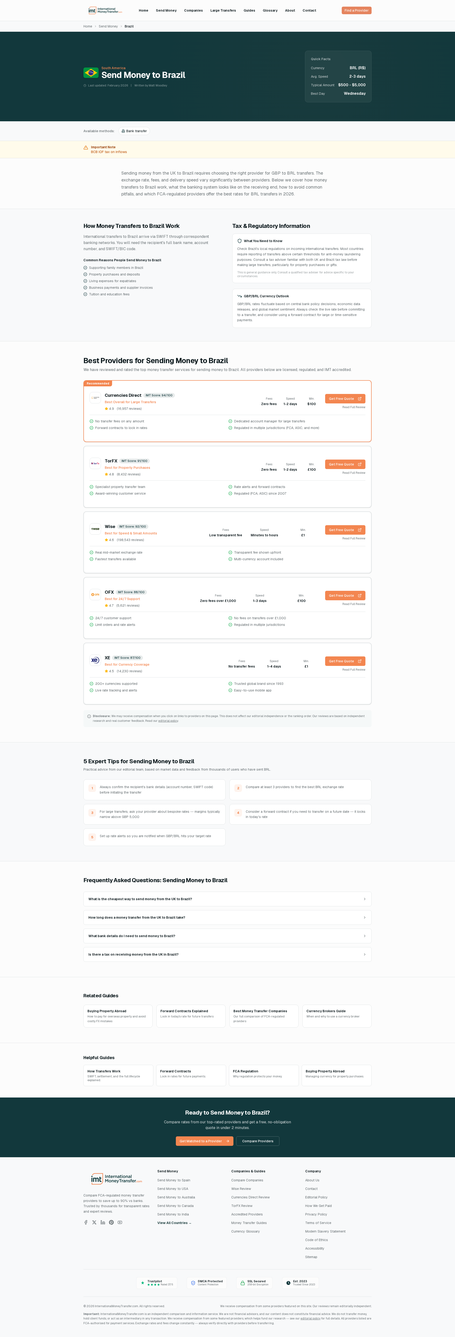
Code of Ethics (316, 1240)
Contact (309, 10)
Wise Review (241, 1189)
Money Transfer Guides (249, 1223)
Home (143, 10)
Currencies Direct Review (250, 1197)
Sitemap (311, 1257)
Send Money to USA (172, 1189)
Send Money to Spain (173, 1180)
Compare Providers (257, 1141)
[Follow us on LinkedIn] (102, 1222)
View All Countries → (174, 1223)
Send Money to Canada (175, 1206)
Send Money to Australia (176, 1197)
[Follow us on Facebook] (85, 1222)
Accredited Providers (247, 1214)
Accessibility (314, 1248)
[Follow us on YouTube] (120, 1222)
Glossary (270, 10)
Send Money (166, 10)
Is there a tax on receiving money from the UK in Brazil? (133, 954)
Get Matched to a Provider (201, 1141)
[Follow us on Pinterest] (111, 1222)
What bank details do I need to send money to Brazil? (131, 936)
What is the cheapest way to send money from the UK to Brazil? (140, 899)
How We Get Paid (318, 1206)
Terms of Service (318, 1223)
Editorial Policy (316, 1197)
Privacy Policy (316, 1214)
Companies (193, 10)
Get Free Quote (341, 399)
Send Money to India (173, 1214)
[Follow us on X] (94, 1222)
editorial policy (168, 721)
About (290, 10)
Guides (249, 10)
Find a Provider (357, 10)
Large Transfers (223, 10)
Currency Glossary (245, 1231)
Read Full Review (353, 407)
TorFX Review (241, 1206)
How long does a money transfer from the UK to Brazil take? (136, 917)
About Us (312, 1180)
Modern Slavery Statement (325, 1231)
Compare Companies (247, 1180)
